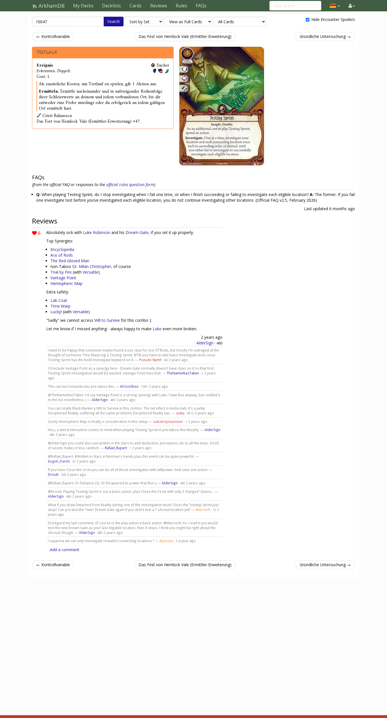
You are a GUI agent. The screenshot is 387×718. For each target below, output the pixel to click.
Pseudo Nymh (150, 359)
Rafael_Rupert (116, 448)
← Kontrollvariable (53, 36)
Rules (181, 6)
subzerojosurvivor (168, 421)
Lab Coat (58, 300)
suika (180, 413)
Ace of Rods (61, 255)
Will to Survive (107, 320)
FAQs (201, 6)
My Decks (83, 6)
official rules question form (130, 184)
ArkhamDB (51, 5)
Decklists (111, 6)
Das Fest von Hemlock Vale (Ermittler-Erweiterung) (185, 36)
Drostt (53, 474)
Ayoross (166, 540)
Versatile (90, 272)
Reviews (158, 6)
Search (113, 21)
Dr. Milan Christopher (91, 266)
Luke (157, 328)
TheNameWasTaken (183, 373)
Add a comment (64, 549)
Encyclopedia (62, 249)
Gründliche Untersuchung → (325, 36)
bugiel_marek (59, 461)
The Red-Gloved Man (69, 260)
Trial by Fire (61, 272)
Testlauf (47, 52)
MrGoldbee (129, 386)
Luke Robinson (96, 232)
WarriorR (203, 509)
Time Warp (60, 306)
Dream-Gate (137, 232)
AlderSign (204, 343)
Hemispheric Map (66, 283)
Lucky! (56, 311)
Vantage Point (63, 277)
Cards (135, 6)
